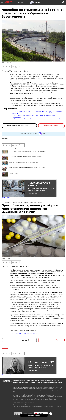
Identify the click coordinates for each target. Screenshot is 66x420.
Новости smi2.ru (7, 197)
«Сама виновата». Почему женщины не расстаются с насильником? (27, 167)
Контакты (39, 382)
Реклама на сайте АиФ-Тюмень (21, 380)
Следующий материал (34, 415)
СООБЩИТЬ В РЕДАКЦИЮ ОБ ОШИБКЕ (52, 382)
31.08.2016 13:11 (5, 7)
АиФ (12, 62)
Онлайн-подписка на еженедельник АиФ (24, 382)
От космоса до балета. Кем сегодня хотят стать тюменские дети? (37, 119)
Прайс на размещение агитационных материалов (45, 380)
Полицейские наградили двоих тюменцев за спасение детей (25, 156)
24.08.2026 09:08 (6, 202)
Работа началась (13, 173)
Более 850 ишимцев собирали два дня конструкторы (23, 162)
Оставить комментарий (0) (51, 125)
